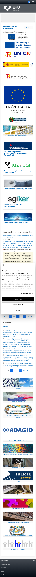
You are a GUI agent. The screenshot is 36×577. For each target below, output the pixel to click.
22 (18, 316)
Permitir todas (18, 299)
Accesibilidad (4, 560)
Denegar (18, 310)
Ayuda (2, 575)
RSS (6, 326)
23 (22, 316)
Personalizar (17, 304)
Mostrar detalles (26, 293)
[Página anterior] (4, 316)
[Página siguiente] (31, 316)
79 (24, 371)
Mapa (2, 571)
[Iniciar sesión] (29, 2)
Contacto (3, 568)
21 (14, 316)
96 (28, 316)
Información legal (5, 564)
